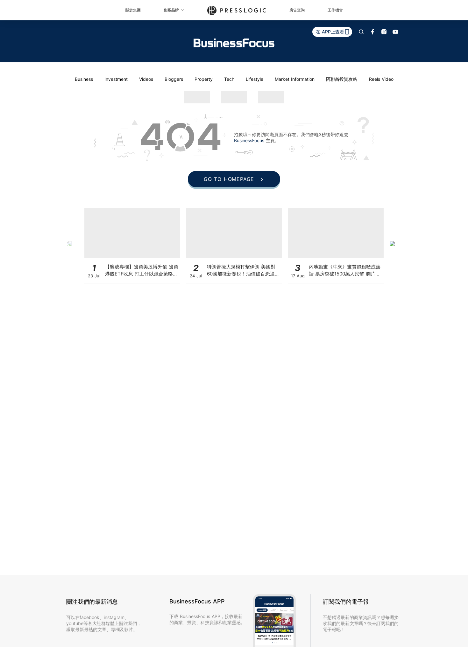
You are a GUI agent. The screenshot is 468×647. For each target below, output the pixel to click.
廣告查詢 (297, 10)
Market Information (295, 79)
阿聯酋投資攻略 (341, 79)
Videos (146, 79)
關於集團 (133, 10)
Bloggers (174, 79)
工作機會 (335, 10)
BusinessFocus (250, 140)
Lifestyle (254, 79)
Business (84, 79)
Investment (116, 79)
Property (204, 79)
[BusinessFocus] (234, 43)
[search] (361, 32)
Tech (229, 79)
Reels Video (381, 79)
